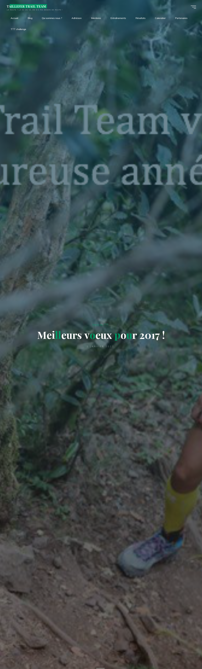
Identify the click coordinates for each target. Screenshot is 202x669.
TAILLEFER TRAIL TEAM (26, 6)
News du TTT (100, 324)
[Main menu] (193, 7)
